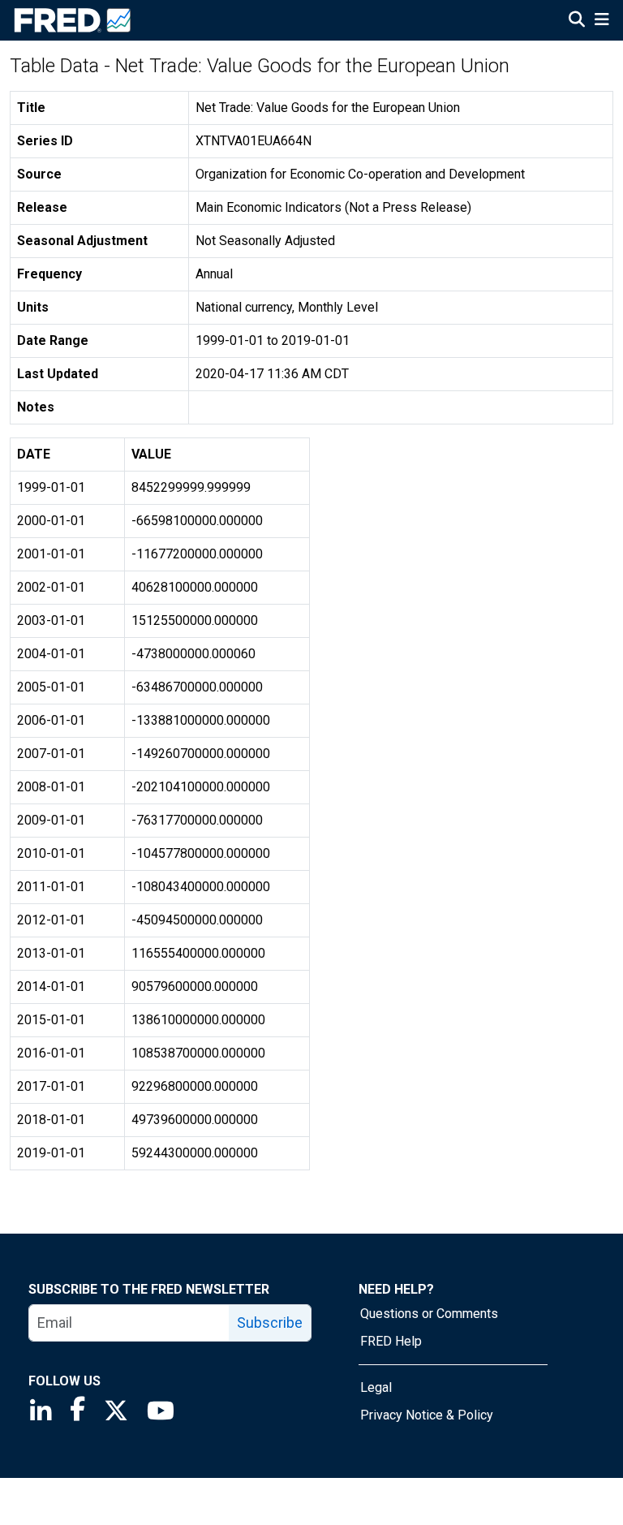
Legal (376, 1387)
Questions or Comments (429, 1313)
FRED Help (391, 1341)
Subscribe (270, 1322)
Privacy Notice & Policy (426, 1415)
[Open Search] (576, 21)
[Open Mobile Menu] (601, 21)
